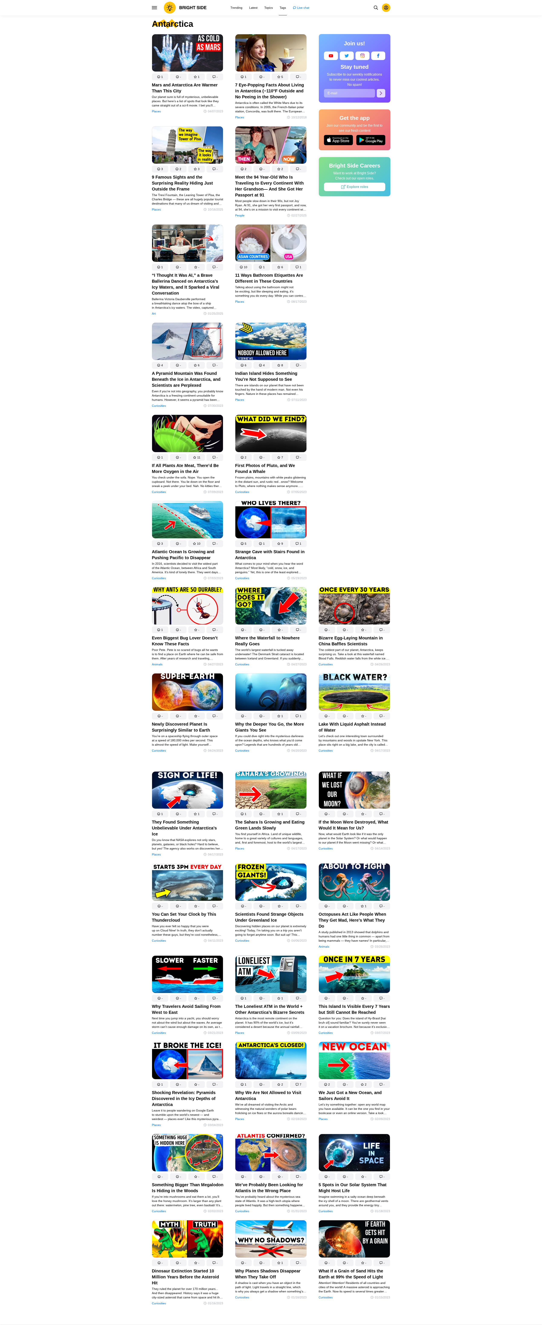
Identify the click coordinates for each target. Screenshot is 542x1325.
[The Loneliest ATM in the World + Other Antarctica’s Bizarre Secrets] (271, 975)
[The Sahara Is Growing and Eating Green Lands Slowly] (271, 791)
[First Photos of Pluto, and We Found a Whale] (271, 434)
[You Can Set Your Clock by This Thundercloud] (187, 883)
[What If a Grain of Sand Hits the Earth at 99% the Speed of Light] (354, 1239)
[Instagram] (362, 56)
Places (156, 111)
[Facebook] (378, 56)
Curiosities (159, 405)
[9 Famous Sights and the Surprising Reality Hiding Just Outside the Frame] (187, 146)
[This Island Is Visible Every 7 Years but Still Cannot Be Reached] (354, 975)
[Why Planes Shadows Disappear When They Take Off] (271, 1239)
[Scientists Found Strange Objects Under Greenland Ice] (271, 883)
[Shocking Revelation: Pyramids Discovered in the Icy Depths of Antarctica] (187, 1061)
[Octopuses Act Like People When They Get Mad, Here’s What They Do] (354, 883)
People (239, 215)
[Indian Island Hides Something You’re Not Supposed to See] (271, 342)
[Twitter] (347, 56)
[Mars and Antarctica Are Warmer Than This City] (187, 53)
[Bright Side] (185, 8)
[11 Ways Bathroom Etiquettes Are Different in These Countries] (271, 244)
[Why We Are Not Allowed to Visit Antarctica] (271, 1061)
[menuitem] (236, 7)
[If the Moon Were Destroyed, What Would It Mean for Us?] (354, 791)
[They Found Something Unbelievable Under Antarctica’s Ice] (187, 791)
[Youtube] (331, 56)
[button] (160, 76)
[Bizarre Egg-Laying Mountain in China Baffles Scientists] (354, 606)
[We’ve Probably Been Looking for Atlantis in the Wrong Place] (271, 1153)
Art (154, 313)
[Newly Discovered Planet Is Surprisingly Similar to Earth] (187, 693)
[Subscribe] (381, 93)
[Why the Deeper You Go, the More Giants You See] (271, 693)
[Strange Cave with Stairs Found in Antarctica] (271, 520)
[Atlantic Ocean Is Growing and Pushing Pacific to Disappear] (187, 520)
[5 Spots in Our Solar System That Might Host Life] (354, 1153)
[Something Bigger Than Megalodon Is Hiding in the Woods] (187, 1153)
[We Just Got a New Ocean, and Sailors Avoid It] (354, 1061)
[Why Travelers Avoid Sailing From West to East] (187, 975)
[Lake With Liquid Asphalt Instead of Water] (354, 693)
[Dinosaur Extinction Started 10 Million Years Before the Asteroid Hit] (187, 1239)
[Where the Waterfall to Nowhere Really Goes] (271, 606)
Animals (157, 664)
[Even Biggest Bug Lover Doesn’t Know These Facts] (187, 606)
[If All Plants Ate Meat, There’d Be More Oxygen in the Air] (187, 434)
